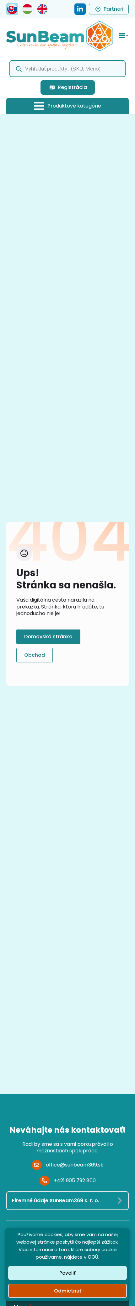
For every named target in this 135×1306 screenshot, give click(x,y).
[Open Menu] (124, 36)
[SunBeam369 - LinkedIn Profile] (80, 9)
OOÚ (93, 1257)
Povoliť (67, 1273)
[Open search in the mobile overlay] (67, 68)
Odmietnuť (67, 1291)
